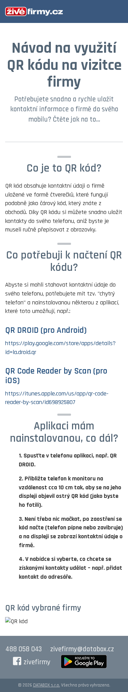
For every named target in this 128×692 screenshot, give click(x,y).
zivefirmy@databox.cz (82, 649)
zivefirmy (37, 662)
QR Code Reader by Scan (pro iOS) (56, 376)
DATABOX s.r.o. (46, 685)
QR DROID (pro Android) (46, 330)
